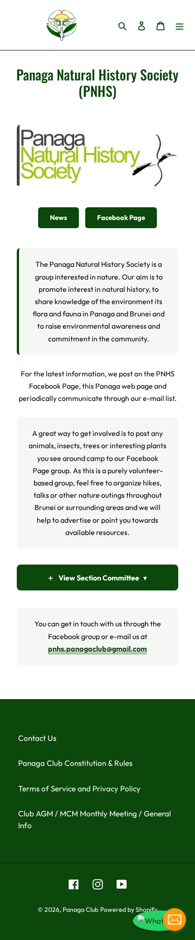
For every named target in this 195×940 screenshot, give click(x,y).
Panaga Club (80, 909)
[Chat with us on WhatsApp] (159, 920)
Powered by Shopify (128, 909)
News (58, 217)
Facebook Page (121, 217)
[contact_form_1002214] (174, 919)
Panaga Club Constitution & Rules (75, 763)
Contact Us (37, 738)
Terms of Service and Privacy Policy (79, 788)
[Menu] (179, 25)
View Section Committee (97, 577)
